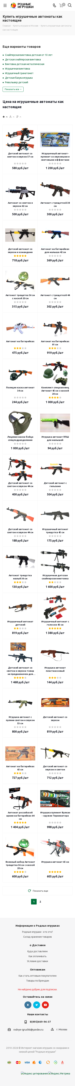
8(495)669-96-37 (40, 1021)
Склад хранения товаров (37, 936)
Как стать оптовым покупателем (38, 975)
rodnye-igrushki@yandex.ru (28, 1029)
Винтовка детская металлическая (24, 64)
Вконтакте (27, 1004)
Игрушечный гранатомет (19, 73)
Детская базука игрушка (19, 77)
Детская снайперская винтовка (23, 59)
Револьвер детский (16, 82)
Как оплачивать (38, 956)
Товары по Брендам (37, 980)
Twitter (36, 1004)
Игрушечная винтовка (17, 68)
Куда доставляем (37, 951)
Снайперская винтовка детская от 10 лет (28, 55)
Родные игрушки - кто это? (37, 931)
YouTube (45, 1004)
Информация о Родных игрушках (38, 925)
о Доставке (38, 945)
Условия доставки (37, 961)
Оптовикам (37, 969)
